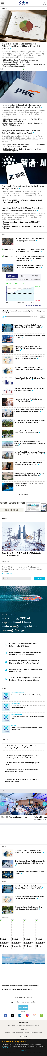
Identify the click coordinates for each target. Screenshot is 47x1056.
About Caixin (7, 1032)
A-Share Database (33, 305)
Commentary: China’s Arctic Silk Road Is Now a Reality (26, 694)
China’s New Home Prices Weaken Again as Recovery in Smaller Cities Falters (20, 61)
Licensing (37, 1025)
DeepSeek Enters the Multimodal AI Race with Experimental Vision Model (25, 653)
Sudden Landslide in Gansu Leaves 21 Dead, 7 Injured (21, 223)
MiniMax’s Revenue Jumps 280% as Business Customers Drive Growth (29, 389)
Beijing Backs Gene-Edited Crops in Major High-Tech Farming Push (22, 150)
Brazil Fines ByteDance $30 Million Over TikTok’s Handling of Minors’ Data (28, 463)
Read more (23, 495)
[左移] (2, 804)
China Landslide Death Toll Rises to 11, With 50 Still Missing (23, 227)
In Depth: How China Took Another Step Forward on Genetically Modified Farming (24, 146)
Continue (23, 1050)
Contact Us (27, 1032)
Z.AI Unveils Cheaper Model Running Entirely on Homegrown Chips (23, 187)
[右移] (44, 804)
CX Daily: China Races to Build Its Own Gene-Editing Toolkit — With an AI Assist (29, 421)
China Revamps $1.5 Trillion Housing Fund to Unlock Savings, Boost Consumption (24, 65)
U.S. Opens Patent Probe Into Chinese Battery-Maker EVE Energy (23, 645)
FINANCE (4, 846)
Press (40, 1032)
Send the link (23, 1007)
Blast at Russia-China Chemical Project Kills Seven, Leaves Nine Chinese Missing (29, 474)
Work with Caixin (34, 1032)
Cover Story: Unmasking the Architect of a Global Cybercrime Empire (30, 250)
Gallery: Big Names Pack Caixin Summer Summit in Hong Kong (14, 818)
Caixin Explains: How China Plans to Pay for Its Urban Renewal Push (29, 266)
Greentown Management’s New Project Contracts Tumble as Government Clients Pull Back (29, 443)
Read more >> (7, 573)
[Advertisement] (23, 833)
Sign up (39, 578)
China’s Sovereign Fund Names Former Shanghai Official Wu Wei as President (24, 662)
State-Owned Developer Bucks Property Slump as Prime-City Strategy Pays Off (27, 326)
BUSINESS (4, 881)
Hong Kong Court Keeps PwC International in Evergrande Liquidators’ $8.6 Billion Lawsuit (21, 106)
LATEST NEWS (5, 321)
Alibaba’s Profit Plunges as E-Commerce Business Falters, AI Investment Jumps (24, 679)
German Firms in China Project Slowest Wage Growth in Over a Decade (29, 379)
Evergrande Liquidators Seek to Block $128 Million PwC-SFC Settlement (23, 124)
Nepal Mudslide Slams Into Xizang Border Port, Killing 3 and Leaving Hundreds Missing (22, 209)
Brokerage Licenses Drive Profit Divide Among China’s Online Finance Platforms (28, 368)
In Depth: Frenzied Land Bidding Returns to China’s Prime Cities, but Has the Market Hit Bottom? (21, 46)
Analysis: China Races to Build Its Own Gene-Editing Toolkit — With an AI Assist (21, 132)
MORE (42, 316)
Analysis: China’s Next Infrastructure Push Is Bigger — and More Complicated (29, 358)
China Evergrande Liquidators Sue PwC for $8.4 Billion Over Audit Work (22, 120)
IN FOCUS (4, 791)
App (8, 1025)
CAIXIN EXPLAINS (6, 917)
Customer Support (19, 1032)
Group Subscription (30, 1025)
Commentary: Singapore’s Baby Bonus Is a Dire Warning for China (28, 400)
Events (13, 1032)
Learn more (5, 1047)
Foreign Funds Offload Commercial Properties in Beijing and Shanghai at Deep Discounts (29, 453)
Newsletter (13, 1025)
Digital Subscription (21, 1025)
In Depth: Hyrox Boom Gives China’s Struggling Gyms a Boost (30, 240)
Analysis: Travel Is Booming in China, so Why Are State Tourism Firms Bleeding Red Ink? (30, 258)
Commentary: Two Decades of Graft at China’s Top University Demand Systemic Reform (28, 348)
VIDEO (3, 952)
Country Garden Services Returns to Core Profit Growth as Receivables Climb (28, 432)
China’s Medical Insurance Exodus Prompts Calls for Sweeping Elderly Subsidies (28, 411)
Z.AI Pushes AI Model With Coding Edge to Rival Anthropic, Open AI (22, 201)
